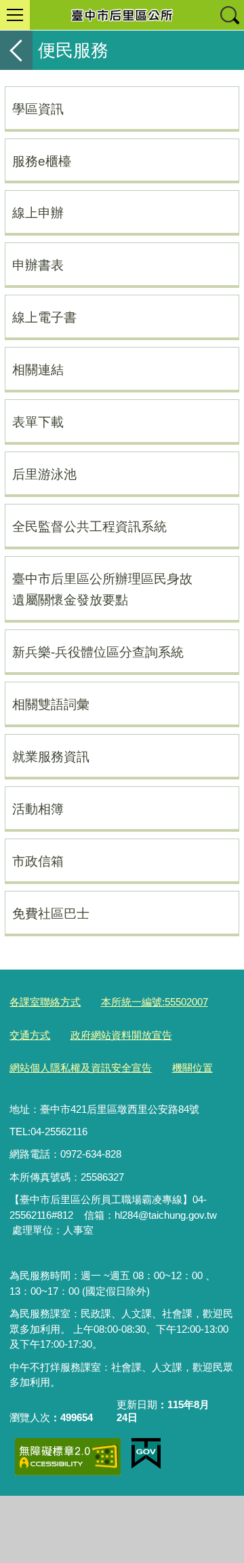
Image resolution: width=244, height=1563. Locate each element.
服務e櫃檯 (41, 160)
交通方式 (29, 1035)
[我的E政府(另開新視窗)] (146, 1453)
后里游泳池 (44, 473)
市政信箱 (38, 860)
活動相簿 (38, 808)
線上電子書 (44, 317)
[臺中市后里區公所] (122, 15)
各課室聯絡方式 (45, 1002)
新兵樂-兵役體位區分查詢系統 (98, 651)
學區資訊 (38, 108)
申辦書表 (38, 264)
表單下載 (38, 421)
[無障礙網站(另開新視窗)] (68, 1456)
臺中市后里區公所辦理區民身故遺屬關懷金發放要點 (102, 589)
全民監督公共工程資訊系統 (89, 526)
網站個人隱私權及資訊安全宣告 (80, 1067)
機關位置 (192, 1067)
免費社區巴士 (50, 913)
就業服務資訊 (50, 756)
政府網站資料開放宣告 (121, 1035)
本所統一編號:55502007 (154, 1002)
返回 (16, 50)
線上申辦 (38, 212)
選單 (15, 15)
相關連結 (38, 369)
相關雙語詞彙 (50, 704)
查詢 (229, 15)
